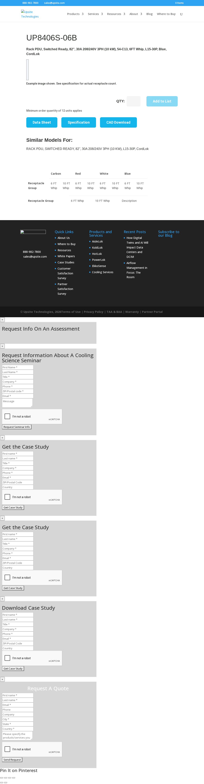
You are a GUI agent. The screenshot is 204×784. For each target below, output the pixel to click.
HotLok (97, 254)
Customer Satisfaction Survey (65, 273)
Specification (79, 122)
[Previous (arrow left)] (1, 782)
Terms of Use (71, 312)
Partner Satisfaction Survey (65, 288)
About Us (64, 238)
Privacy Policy (93, 312)
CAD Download (118, 122)
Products (73, 14)
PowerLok (98, 260)
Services (93, 14)
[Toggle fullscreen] (5, 777)
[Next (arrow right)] (5, 782)
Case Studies (66, 262)
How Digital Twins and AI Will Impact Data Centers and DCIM (137, 247)
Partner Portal (152, 312)
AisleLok (97, 241)
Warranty (132, 312)
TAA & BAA (114, 312)
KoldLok (97, 247)
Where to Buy (166, 14)
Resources (114, 14)
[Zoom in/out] (1, 777)
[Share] (9, 777)
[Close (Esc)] (13, 777)
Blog (149, 14)
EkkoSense (99, 266)
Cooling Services (102, 272)
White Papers (66, 256)
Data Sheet (42, 122)
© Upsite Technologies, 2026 (40, 312)
